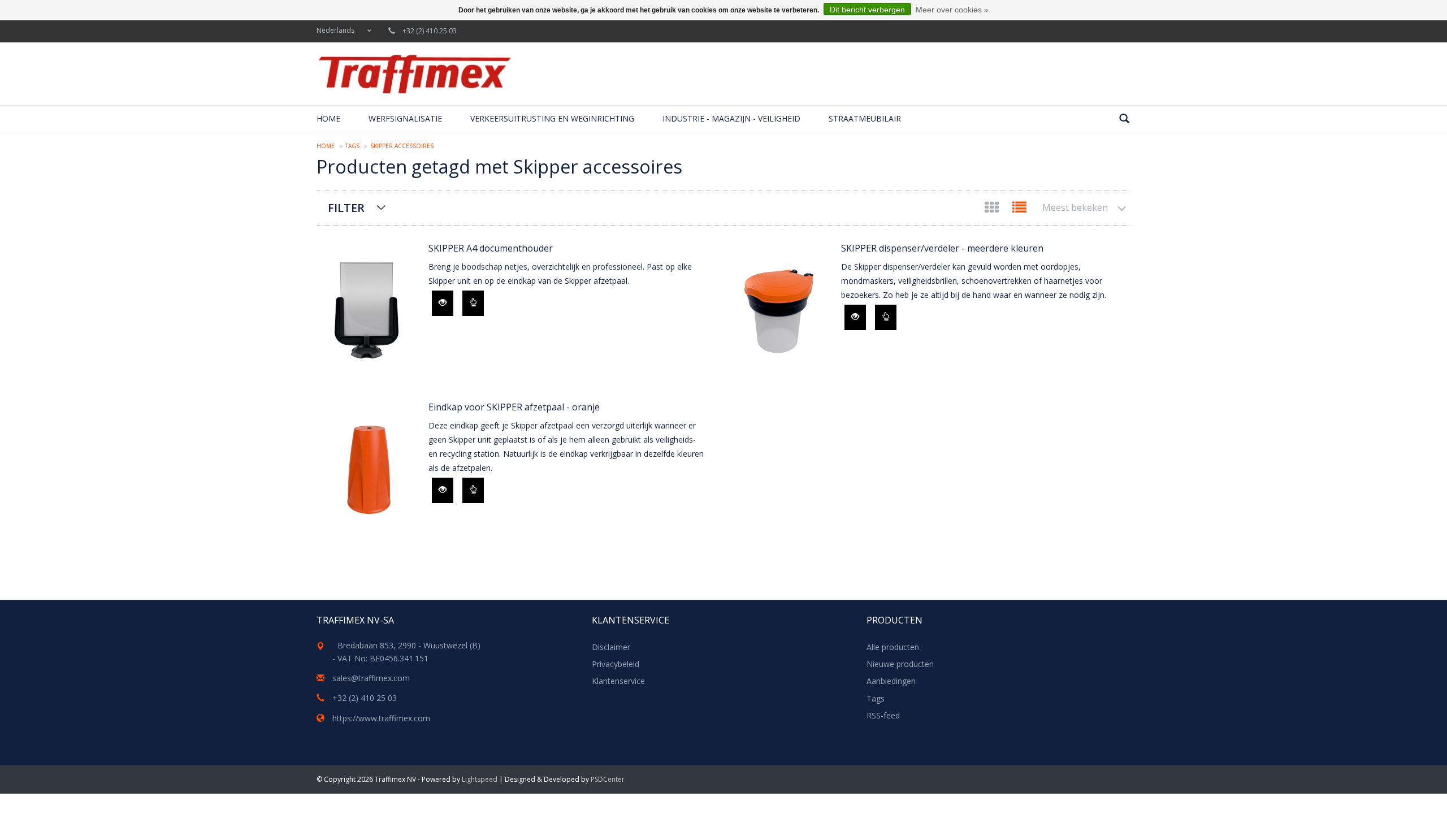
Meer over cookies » (952, 9)
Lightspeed (479, 779)
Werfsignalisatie (405, 118)
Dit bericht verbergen (867, 9)
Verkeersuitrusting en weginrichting (552, 118)
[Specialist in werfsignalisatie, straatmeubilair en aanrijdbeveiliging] (414, 74)
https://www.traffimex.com (381, 718)
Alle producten (893, 647)
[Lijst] (1019, 209)
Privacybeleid (615, 664)
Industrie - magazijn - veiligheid (731, 118)
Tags (352, 146)
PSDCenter (608, 779)
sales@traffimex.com (371, 678)
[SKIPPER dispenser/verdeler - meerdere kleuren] (779, 311)
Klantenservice (618, 681)
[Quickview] (442, 303)
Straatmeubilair (865, 118)
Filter (346, 207)
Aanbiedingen (891, 681)
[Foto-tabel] (993, 209)
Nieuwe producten (900, 664)
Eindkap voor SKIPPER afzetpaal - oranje (514, 407)
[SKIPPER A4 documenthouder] (367, 311)
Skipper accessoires (402, 146)
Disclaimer (611, 647)
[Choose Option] (473, 303)
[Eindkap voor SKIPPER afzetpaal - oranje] (367, 469)
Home (328, 118)
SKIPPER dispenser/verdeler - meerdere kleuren (942, 248)
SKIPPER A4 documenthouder (490, 248)
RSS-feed (883, 715)
